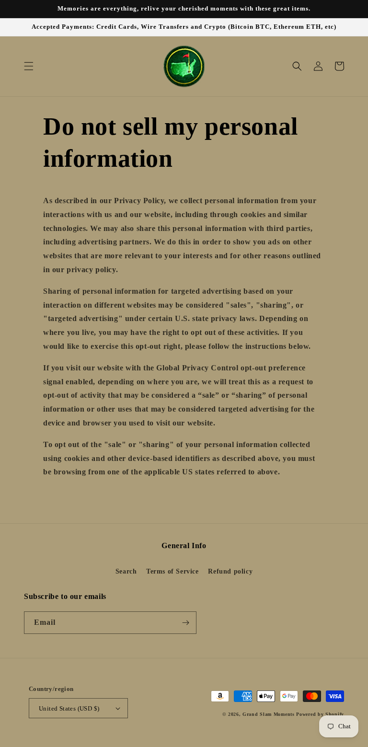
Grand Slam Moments (268, 714)
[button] (28, 66)
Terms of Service (172, 571)
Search (126, 571)
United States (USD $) (69, 708)
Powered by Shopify (320, 714)
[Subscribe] (185, 622)
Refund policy (230, 571)
